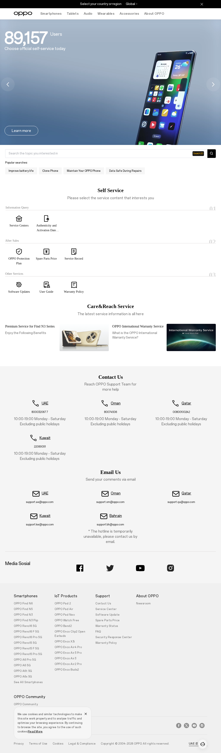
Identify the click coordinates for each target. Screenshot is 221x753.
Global (130, 4)
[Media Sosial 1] (80, 568)
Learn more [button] (21, 131)
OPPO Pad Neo (65, 614)
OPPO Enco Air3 (65, 658)
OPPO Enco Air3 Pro (68, 652)
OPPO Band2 (63, 626)
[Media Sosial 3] (140, 568)
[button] (8, 84)
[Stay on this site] (202, 4)
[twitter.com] (186, 725)
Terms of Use (38, 743)
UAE (45, 403)
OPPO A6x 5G (23, 676)
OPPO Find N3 (23, 614)
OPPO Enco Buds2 (67, 669)
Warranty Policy (106, 642)
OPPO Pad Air (64, 609)
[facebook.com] (178, 725)
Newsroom (143, 603)
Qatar (186, 403)
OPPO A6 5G (22, 665)
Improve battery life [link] (21, 170)
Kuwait (45, 438)
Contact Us (103, 603)
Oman (115, 403)
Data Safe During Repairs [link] (125, 170)
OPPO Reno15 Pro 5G (28, 654)
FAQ (98, 631)
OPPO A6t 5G (23, 671)
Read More (35, 731)
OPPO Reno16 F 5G (26, 631)
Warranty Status (106, 626)
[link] (19, 223)
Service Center (106, 609)
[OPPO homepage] (23, 13)
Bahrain (115, 516)
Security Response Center (113, 637)
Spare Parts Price (107, 620)
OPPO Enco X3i (65, 641)
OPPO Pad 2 (63, 603)
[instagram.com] (202, 725)
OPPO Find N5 (23, 609)
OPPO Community (26, 704)
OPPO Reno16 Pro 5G (28, 637)
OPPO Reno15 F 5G (26, 648)
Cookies (58, 743)
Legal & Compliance (82, 743)
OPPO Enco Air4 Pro (68, 647)
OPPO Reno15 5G (25, 642)
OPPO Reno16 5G (25, 626)
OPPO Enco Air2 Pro (68, 664)
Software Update (107, 614)
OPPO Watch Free (67, 620)
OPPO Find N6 (23, 603)
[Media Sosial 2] (110, 568)
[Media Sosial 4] (170, 568)
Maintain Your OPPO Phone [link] (84, 170)
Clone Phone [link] (50, 170)
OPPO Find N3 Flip (26, 620)
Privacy (19, 743)
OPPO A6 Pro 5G (25, 659)
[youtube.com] (194, 725)
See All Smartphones (28, 682)
